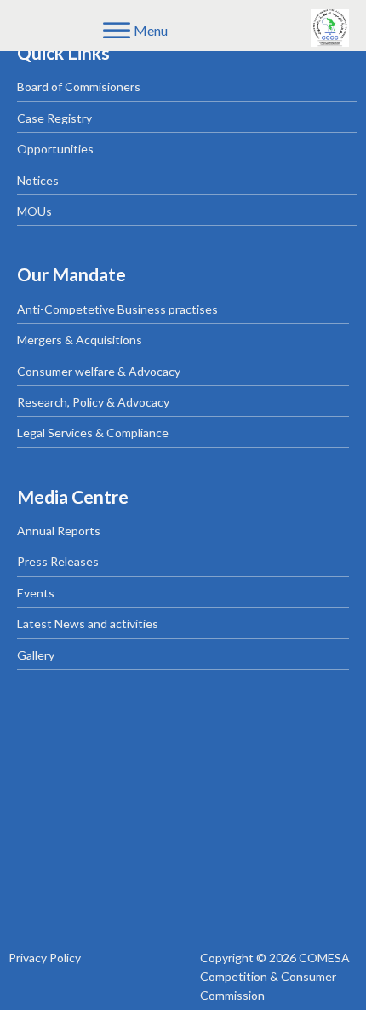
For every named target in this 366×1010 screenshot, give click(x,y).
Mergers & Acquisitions (79, 339)
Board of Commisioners (78, 86)
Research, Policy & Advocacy (93, 402)
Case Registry (54, 118)
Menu (151, 30)
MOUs (34, 211)
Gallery (35, 655)
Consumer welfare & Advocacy (98, 371)
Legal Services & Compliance (93, 432)
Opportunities (55, 148)
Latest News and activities (87, 623)
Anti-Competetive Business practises (117, 309)
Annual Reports (58, 530)
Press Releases (58, 561)
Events (35, 593)
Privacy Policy (45, 957)
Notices (38, 180)
